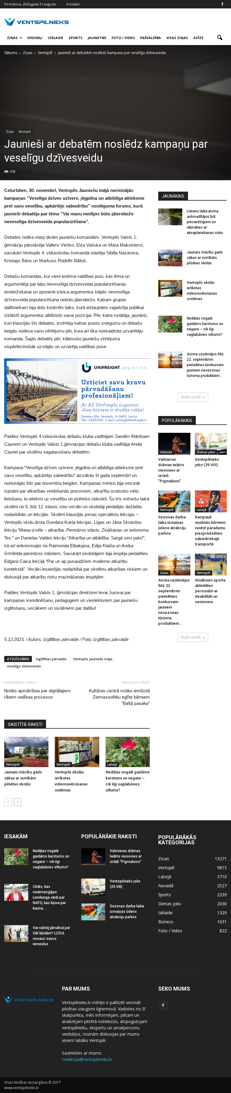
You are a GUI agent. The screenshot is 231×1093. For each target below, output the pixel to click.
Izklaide (55, 37)
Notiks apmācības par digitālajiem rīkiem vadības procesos (37, 694)
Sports (75, 37)
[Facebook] (222, 4)
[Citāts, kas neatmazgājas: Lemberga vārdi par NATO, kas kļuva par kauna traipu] (16, 892)
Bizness (165, 921)
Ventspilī (25, 131)
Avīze (198, 37)
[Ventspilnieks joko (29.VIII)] (211, 444)
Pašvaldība (150, 37)
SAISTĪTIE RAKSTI (25, 724)
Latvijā (112, 764)
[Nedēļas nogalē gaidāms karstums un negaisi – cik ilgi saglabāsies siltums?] (128, 752)
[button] (219, 38)
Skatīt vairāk (190, 396)
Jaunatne (97, 37)
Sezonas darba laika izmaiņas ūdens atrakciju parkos (127, 911)
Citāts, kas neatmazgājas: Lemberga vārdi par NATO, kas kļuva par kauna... (49, 897)
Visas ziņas (177, 37)
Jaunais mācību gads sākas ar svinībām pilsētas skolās (23, 778)
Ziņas (12, 37)
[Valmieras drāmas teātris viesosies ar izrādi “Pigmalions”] (174, 444)
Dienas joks (206, 452)
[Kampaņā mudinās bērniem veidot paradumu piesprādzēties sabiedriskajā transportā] (211, 501)
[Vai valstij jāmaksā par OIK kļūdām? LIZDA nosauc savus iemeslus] (16, 933)
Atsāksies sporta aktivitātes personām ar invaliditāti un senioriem (210, 591)
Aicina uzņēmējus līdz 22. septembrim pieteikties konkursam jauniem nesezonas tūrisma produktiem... (205, 365)
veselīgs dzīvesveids (24, 666)
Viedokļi (34, 37)
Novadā (166, 885)
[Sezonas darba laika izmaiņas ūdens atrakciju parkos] (174, 501)
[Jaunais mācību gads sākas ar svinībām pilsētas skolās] (26, 752)
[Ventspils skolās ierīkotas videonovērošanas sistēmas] (77, 752)
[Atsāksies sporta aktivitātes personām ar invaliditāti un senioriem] (211, 564)
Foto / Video (123, 37)
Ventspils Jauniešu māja (92, 659)
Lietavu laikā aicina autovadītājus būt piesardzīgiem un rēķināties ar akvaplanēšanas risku (205, 222)
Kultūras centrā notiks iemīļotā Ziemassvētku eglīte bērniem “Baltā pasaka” (119, 697)
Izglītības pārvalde (51, 659)
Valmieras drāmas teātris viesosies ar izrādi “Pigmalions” (171, 470)
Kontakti (73, 4)
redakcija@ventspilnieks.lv (87, 1059)
